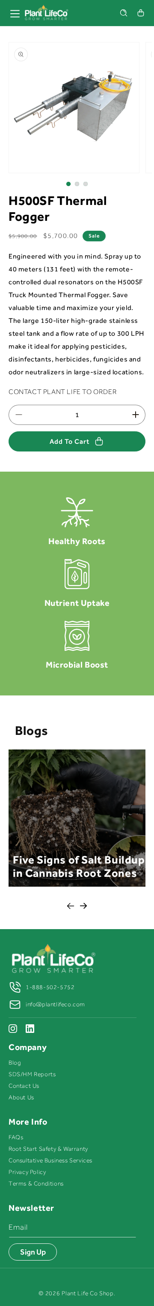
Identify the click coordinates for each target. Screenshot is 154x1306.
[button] (123, 12)
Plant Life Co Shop (88, 1293)
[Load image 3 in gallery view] (85, 184)
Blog (15, 1062)
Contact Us (24, 1085)
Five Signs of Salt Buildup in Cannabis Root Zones (79, 866)
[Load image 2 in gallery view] (77, 184)
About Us (21, 1097)
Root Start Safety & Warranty (48, 1149)
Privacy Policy (27, 1172)
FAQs (16, 1137)
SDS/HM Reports (32, 1074)
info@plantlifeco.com (55, 1004)
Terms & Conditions (36, 1183)
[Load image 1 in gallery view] (68, 184)
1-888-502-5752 (50, 987)
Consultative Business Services (50, 1160)
